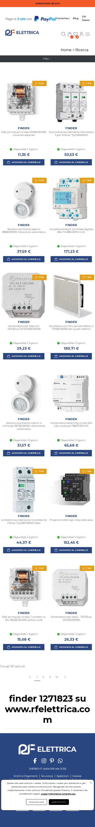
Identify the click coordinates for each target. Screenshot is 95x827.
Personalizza (36, 802)
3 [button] (50, 677)
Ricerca (81, 50)
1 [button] (37, 677)
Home (66, 50)
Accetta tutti (59, 802)
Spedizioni (63, 776)
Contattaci (62, 18)
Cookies (76, 776)
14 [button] (57, 677)
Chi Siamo (86, 18)
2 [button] (43, 677)
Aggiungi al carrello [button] (26, 162)
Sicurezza (47, 776)
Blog (75, 18)
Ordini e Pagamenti (26, 776)
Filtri (46, 58)
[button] (65, 677)
